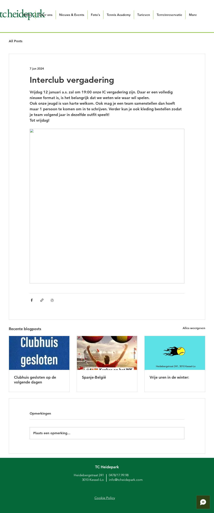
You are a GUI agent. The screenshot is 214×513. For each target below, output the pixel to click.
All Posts (15, 41)
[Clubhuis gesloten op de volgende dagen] (39, 353)
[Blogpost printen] (52, 300)
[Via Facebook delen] (32, 300)
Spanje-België (94, 377)
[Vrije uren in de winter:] (175, 353)
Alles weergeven (194, 328)
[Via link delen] (42, 300)
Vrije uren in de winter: (169, 377)
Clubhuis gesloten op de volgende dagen (35, 379)
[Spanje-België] (107, 353)
